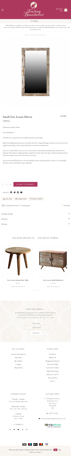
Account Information (18, 354)
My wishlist (18, 361)
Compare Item (21, 199)
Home (27, 35)
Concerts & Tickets (52, 368)
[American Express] (24, 444)
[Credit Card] (30, 444)
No (60, 450)
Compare (18, 364)
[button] (34, 290)
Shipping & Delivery (53, 361)
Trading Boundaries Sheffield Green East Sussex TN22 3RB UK (53, 403)
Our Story (52, 354)
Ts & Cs (52, 381)
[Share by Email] (21, 192)
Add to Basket (26, 184)
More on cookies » (35, 452)
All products (18, 368)
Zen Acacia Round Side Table (17, 280)
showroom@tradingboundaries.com (53, 418)
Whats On (52, 357)
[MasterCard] (41, 444)
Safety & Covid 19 (53, 374)
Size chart (9, 199)
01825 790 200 (53, 413)
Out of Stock (18, 286)
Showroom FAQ (52, 364)
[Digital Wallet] (35, 444)
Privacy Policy (52, 378)
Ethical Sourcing (52, 371)
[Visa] (46, 444)
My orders (18, 357)
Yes (55, 450)
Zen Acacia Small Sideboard (53, 280)
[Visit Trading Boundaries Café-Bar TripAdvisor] (52, 425)
